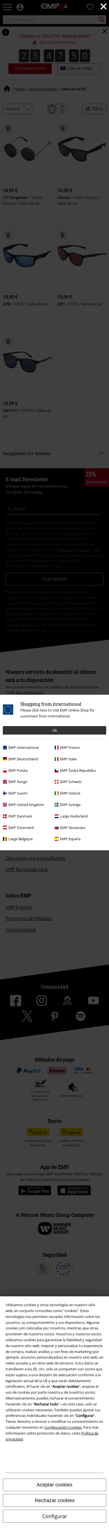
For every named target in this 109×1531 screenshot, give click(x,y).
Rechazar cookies (55, 1500)
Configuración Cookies (63, 1427)
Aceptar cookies (54, 1485)
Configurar (54, 1516)
